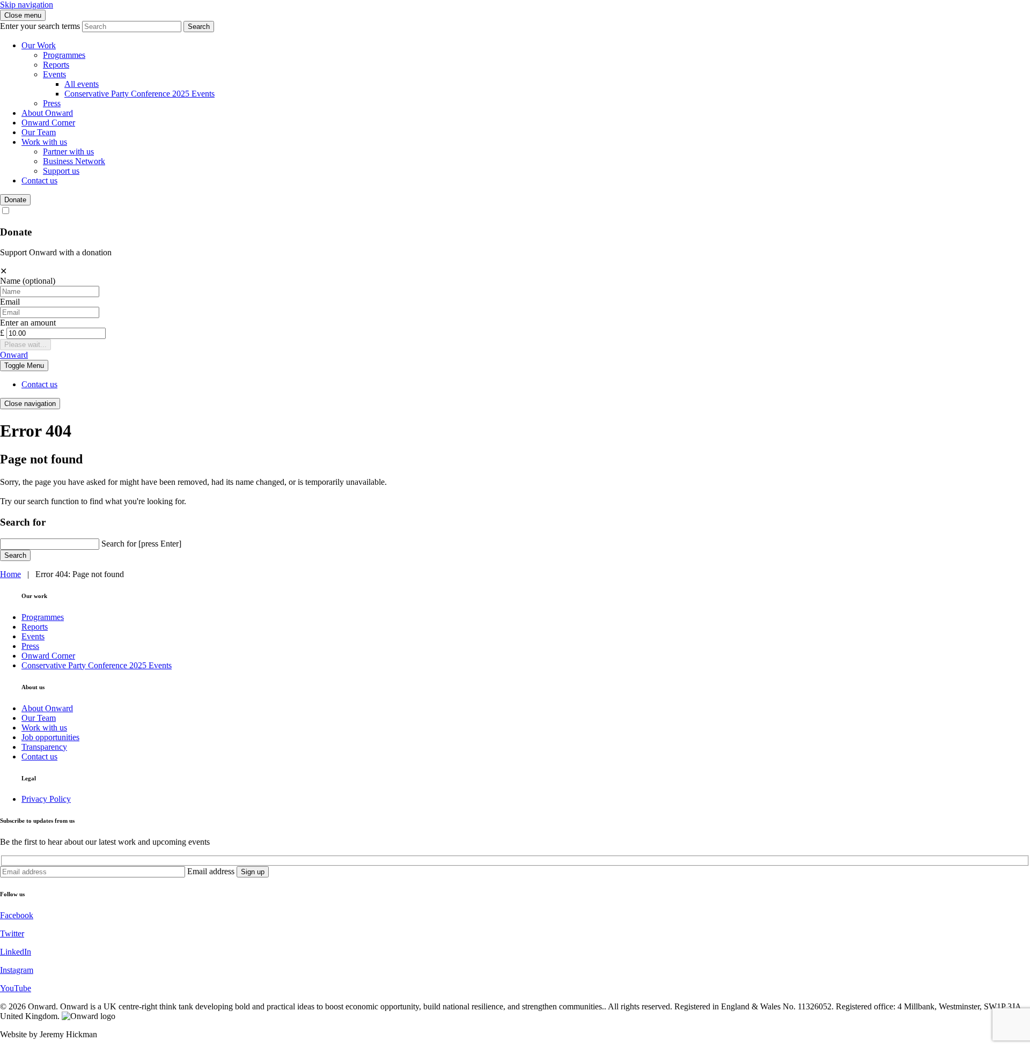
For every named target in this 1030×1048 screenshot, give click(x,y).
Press (52, 103)
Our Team (38, 132)
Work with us (44, 141)
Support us (61, 170)
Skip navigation (26, 4)
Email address (210, 871)
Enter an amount (28, 322)
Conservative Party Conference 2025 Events (139, 93)
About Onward (47, 112)
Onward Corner (48, 122)
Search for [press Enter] (141, 543)
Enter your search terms (40, 26)
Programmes (64, 55)
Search (199, 27)
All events (81, 83)
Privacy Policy (46, 798)
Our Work (38, 45)
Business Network (74, 161)
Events (54, 74)
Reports (56, 64)
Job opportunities (50, 737)
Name (27, 280)
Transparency (44, 746)
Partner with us (68, 151)
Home (10, 574)
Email (10, 301)
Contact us (39, 180)
